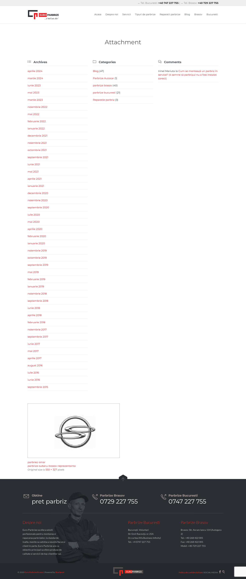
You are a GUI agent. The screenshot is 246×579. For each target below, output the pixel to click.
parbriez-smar (36, 462)
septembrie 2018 (38, 300)
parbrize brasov (102, 85)
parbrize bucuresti (104, 92)
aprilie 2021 (35, 178)
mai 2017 (33, 351)
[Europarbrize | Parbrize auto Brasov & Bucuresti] (43, 15)
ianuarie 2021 (36, 185)
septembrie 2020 (38, 207)
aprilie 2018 (35, 315)
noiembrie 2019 (37, 250)
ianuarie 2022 (36, 128)
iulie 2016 (33, 372)
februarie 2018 (36, 322)
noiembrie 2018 (37, 293)
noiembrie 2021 (37, 142)
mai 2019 (33, 272)
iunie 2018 (34, 308)
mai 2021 (33, 171)
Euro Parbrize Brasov (34, 572)
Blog (96, 71)
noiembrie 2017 (37, 329)
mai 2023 (33, 92)
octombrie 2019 (37, 257)
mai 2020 (33, 221)
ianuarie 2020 (36, 243)
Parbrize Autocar (103, 78)
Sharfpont (59, 572)
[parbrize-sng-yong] (123, 430)
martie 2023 (35, 99)
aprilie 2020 (35, 229)
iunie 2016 (34, 379)
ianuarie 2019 (36, 286)
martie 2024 (35, 78)
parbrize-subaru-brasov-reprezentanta (52, 465)
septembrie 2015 (38, 387)
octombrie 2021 (37, 150)
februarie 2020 (37, 236)
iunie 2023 (34, 85)
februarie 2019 (36, 279)
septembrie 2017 (38, 336)
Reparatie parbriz (103, 99)
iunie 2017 (34, 343)
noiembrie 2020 (38, 200)
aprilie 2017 (35, 358)
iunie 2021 (34, 164)
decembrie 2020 (38, 193)
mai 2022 (33, 114)
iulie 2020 (34, 214)
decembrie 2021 (37, 135)
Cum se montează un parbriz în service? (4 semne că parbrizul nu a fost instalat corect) (188, 74)
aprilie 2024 (35, 71)
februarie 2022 (37, 121)
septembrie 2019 (38, 264)
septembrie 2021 (38, 157)
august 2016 (35, 365)
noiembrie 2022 (37, 107)
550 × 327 (51, 469)
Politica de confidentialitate (190, 572)
